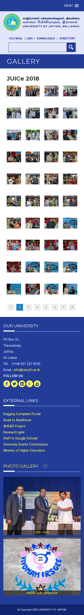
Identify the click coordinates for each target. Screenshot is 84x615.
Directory (67, 38)
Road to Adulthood (17, 420)
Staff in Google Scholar (20, 438)
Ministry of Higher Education (24, 450)
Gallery (23, 61)
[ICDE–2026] (42, 506)
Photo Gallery (21, 466)
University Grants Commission (25, 444)
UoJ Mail (16, 38)
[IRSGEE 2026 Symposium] (42, 566)
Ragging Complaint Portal (22, 414)
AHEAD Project (14, 426)
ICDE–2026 (42, 532)
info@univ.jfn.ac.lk (26, 370)
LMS (30, 38)
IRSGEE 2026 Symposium (42, 593)
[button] (68, 5)
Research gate (14, 432)
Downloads (46, 38)
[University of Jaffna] (42, 22)
